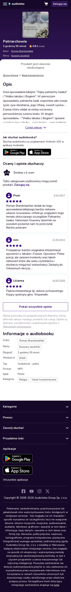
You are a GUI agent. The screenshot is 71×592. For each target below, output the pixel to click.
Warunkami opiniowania (17, 326)
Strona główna (10, 75)
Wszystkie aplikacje (15, 480)
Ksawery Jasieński (20, 55)
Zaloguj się (60, 4)
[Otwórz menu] (5, 4)
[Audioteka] (16, 4)
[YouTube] (31, 491)
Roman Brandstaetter (22, 51)
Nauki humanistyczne (33, 75)
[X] (47, 491)
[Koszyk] (46, 4)
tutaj (56, 585)
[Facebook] (23, 491)
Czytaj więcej (33, 127)
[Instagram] (39, 491)
